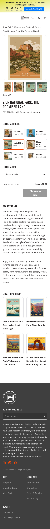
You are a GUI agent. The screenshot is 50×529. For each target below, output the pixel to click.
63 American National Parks (26, 27)
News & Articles (34, 493)
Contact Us (8, 512)
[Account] (39, 18)
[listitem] (13, 133)
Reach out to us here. (32, 456)
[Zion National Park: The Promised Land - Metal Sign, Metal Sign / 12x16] (42, 87)
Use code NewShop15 (34, 9)
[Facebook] (15, 462)
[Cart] (45, 18)
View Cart (7, 493)
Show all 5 (7, 95)
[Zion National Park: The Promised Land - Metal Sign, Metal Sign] (19, 87)
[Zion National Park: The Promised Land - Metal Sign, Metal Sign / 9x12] (31, 87)
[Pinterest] (9, 462)
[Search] (32, 18)
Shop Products (10, 487)
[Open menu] (5, 18)
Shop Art (7, 27)
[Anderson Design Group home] (25, 18)
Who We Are (33, 482)
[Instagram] (4, 462)
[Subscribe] (44, 416)
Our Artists (32, 487)
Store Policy (32, 498)
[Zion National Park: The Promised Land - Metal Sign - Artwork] (8, 87)
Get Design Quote (11, 517)
